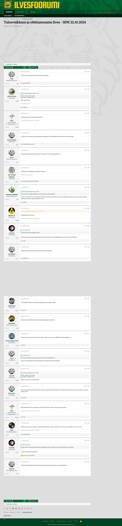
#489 (88, 226)
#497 (88, 403)
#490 (88, 247)
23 (18, 67)
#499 (88, 440)
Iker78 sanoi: (25, 355)
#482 (88, 89)
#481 (88, 71)
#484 (88, 132)
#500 (88, 461)
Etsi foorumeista (19, 15)
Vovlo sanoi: (25, 230)
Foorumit (9, 12)
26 (27, 67)
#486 (88, 167)
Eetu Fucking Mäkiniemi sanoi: (29, 93)
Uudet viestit (8, 15)
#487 (88, 187)
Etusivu (76, 521)
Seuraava (33, 67)
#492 (88, 316)
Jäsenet (33, 12)
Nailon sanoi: (25, 444)
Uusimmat (20, 12)
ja (28, 144)
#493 (88, 333)
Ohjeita (70, 521)
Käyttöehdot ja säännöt (48, 521)
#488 (88, 208)
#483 (88, 113)
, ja (29, 455)
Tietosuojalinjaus (61, 521)
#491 (88, 298)
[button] (26, 12)
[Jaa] (85, 72)
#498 (88, 423)
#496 (88, 386)
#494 (88, 351)
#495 (88, 368)
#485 (88, 150)
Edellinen (8, 67)
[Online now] (11, 77)
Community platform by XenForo (61, 524)
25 (24, 67)
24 (21, 67)
